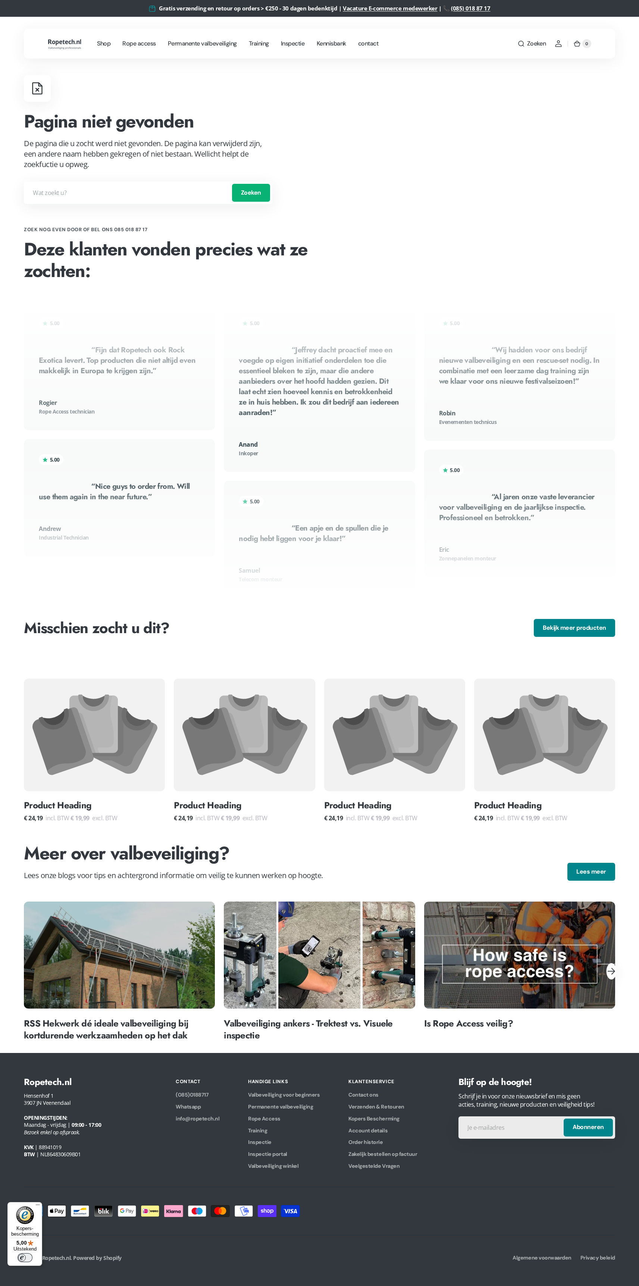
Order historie (365, 1142)
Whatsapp (188, 1106)
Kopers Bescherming (373, 1118)
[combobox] (148, 193)
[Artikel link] (119, 971)
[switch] (25, 1257)
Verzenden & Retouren (376, 1106)
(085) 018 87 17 (470, 8)
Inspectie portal (267, 1154)
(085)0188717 (192, 1094)
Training (257, 1130)
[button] (531, 43)
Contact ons (363, 1094)
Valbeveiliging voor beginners (284, 1094)
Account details (368, 1130)
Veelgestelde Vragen (374, 1166)
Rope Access (264, 1118)
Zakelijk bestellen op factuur (382, 1154)
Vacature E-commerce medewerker (390, 8)
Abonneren (588, 1127)
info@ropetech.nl (197, 1118)
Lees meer (591, 871)
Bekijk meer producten (574, 628)
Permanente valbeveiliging (280, 1106)
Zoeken (251, 192)
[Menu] (37, 1206)
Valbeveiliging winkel (273, 1166)
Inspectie (260, 1142)
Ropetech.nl (56, 1257)
